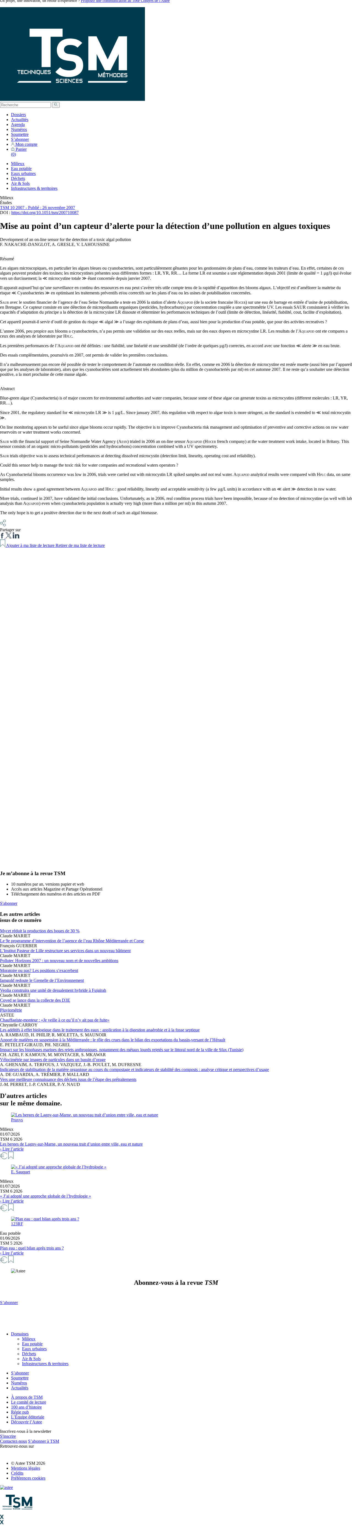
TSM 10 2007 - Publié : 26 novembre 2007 (37, 207)
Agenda (18, 124)
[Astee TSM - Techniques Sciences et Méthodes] (72, 99)
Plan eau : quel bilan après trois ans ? (32, 1248)
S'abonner (8, 903)
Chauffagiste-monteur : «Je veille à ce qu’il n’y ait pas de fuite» (54, 1020)
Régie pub (20, 1412)
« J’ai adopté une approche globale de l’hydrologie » (45, 1196)
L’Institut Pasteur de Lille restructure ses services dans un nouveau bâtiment (65, 950)
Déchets (18, 178)
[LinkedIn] (16, 537)
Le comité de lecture (28, 1402)
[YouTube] (12, 1454)
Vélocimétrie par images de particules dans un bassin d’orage (53, 1059)
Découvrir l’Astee (26, 1422)
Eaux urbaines (23, 173)
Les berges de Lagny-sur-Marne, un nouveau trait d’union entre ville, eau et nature (71, 1144)
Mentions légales (25, 1468)
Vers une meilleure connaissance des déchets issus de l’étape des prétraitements (68, 1079)
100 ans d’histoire (26, 1407)
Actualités (19, 119)
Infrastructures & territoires (34, 188)
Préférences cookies (28, 1478)
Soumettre (20, 134)
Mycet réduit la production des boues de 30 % (39, 931)
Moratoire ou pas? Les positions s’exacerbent (39, 970)
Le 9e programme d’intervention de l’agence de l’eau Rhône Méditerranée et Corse (72, 940)
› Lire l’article (12, 1149)
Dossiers (18, 114)
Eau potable (21, 168)
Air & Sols (20, 183)
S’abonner (20, 139)
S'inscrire (8, 1436)
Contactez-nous (13, 1441)
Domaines (20, 1334)
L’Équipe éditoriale (27, 1417)
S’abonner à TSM (43, 1441)
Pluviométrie (11, 1010)
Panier (19, 152)
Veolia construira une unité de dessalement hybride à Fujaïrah (53, 990)
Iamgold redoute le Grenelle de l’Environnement (42, 980)
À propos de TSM (27, 1397)
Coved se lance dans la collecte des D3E (35, 1000)
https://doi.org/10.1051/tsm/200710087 (45, 212)
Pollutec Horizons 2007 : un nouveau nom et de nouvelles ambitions (59, 960)
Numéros (19, 129)
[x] (9, 537)
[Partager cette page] (3, 524)
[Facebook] (3, 537)
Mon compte (25, 144)
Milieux (17, 163)
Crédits (17, 1473)
